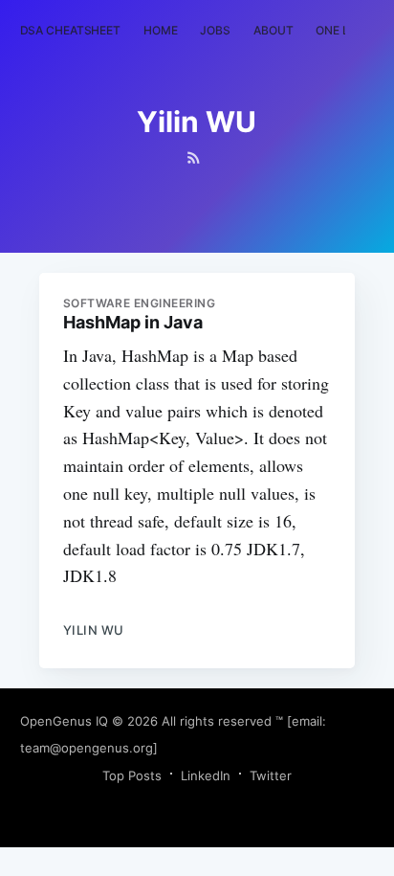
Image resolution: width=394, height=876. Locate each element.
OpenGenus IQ (64, 721)
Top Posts (132, 775)
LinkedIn (205, 775)
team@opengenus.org (86, 747)
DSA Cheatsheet (70, 30)
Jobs (215, 30)
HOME (160, 30)
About (273, 30)
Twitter (271, 775)
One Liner (345, 30)
